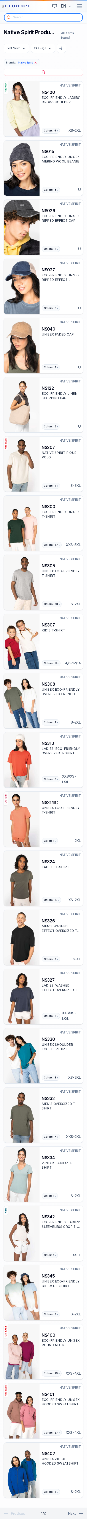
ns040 (48, 329)
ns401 (48, 1394)
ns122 (48, 388)
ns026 (48, 210)
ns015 (48, 151)
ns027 (48, 269)
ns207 (48, 447)
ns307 (48, 625)
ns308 (48, 684)
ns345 (48, 1276)
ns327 (48, 980)
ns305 (48, 565)
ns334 (48, 1157)
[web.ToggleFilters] (61, 48)
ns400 (48, 1335)
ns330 (48, 1039)
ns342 (48, 1216)
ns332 (48, 1098)
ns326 (48, 920)
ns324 (48, 861)
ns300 (48, 506)
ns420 (48, 92)
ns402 (48, 1453)
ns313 (48, 743)
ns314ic (50, 802)
